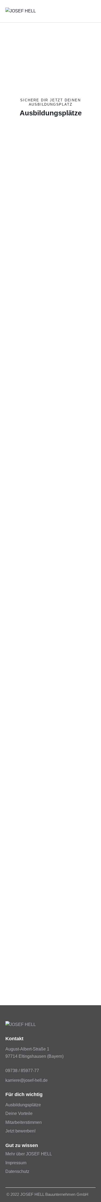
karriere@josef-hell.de (26, 1080)
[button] (94, 11)
